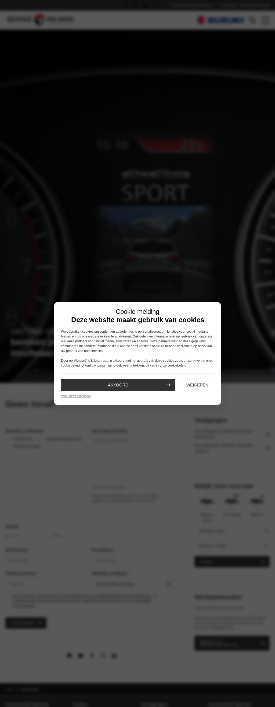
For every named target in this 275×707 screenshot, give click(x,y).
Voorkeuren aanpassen (76, 396)
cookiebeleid (70, 365)
